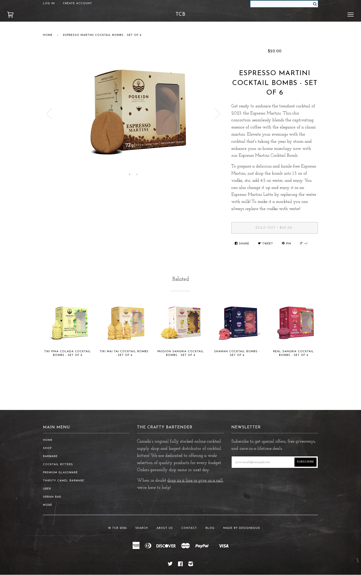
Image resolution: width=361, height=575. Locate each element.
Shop (47, 448)
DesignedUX (249, 528)
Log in (49, 3)
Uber (47, 489)
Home (48, 35)
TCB (180, 14)
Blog (210, 528)
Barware (50, 456)
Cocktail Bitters (58, 464)
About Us (164, 528)
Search (141, 528)
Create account (77, 3)
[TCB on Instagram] (191, 565)
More (47, 505)
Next (218, 114)
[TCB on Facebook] (180, 565)
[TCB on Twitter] (170, 565)
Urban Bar (52, 497)
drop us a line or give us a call (195, 480)
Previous (49, 114)
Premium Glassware (60, 472)
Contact (189, 528)
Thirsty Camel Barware (63, 480)
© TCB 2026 (117, 528)
